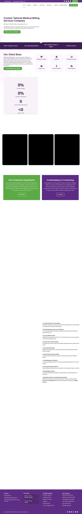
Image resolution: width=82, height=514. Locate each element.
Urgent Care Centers (47, 499)
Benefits (35, 5)
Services (29, 5)
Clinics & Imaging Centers (48, 505)
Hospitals (45, 501)
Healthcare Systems (47, 495)
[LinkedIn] (68, 1)
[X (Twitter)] (70, 1)
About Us (56, 5)
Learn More (21, 194)
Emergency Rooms (47, 497)
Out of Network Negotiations (68, 501)
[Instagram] (66, 1)
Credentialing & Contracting (68, 499)
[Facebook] (64, 1)
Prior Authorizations (66, 503)
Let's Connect (73, 5)
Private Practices (46, 503)
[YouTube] (77, 511)
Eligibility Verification (66, 505)
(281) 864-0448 (8, 1)
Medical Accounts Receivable (68, 497)
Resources (49, 5)
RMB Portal (75, 1)
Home (24, 5)
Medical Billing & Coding (67, 495)
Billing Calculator (63, 5)
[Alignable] (73, 511)
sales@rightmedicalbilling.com (19, 1)
